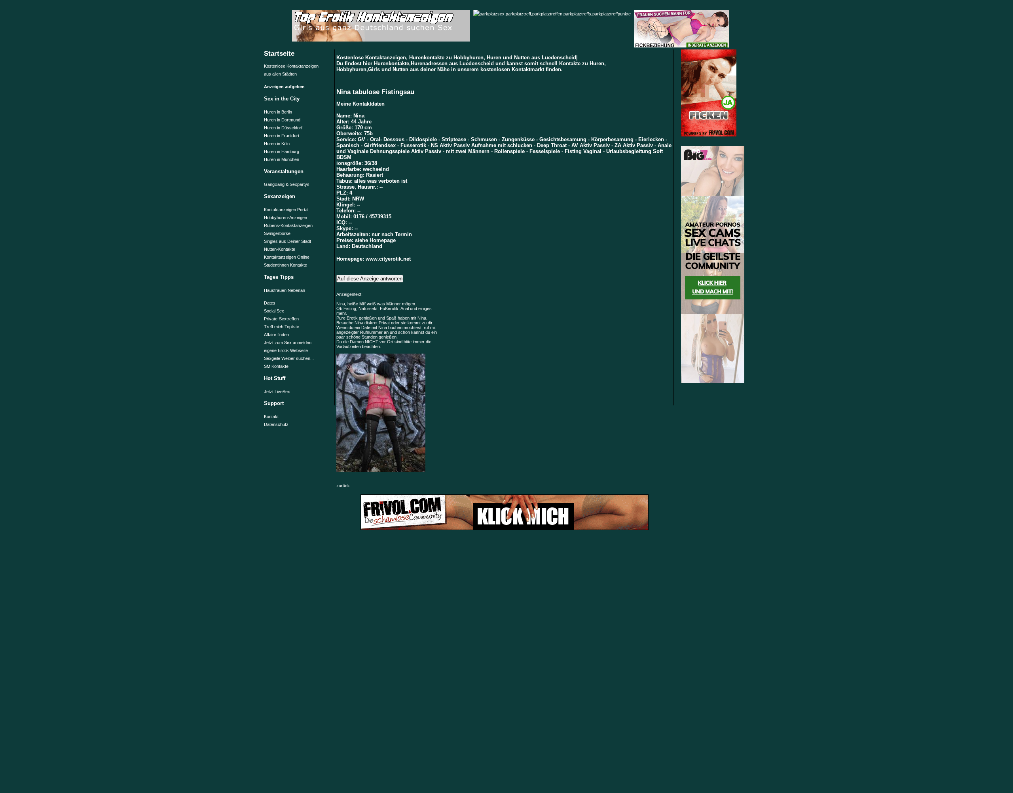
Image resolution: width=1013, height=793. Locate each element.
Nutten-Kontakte (279, 249)
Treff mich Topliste (281, 326)
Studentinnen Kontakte (285, 265)
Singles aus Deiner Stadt (287, 241)
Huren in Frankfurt (281, 135)
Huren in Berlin (278, 112)
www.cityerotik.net (388, 259)
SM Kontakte (276, 366)
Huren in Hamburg (281, 151)
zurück (343, 485)
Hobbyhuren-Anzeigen (285, 217)
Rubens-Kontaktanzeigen (288, 225)
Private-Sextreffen (281, 318)
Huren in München (281, 159)
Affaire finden (276, 334)
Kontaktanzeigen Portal (286, 209)
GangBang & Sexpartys (286, 184)
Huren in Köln (277, 143)
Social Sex (274, 310)
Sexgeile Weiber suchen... (289, 358)
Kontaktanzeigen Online (286, 257)
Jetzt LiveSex (277, 391)
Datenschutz (276, 424)
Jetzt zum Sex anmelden (287, 342)
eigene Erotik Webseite (286, 350)
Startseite (279, 53)
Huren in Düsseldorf (283, 127)
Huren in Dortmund (282, 119)
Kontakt (271, 416)
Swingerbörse (277, 233)
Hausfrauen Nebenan (284, 290)
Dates (269, 303)
